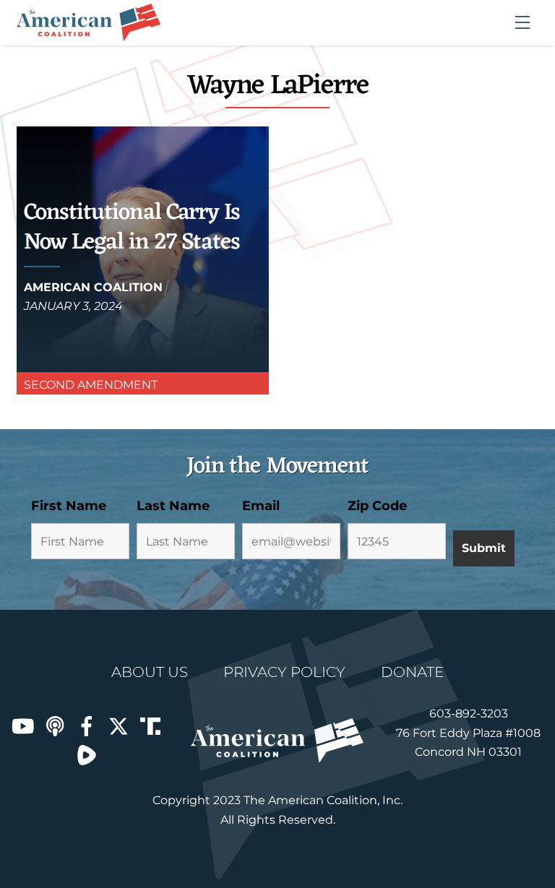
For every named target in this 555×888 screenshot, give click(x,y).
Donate (412, 672)
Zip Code (377, 506)
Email (261, 506)
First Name (68, 506)
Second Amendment (91, 385)
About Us (149, 672)
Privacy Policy (284, 672)
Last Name (173, 506)
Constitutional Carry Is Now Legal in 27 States (132, 228)
